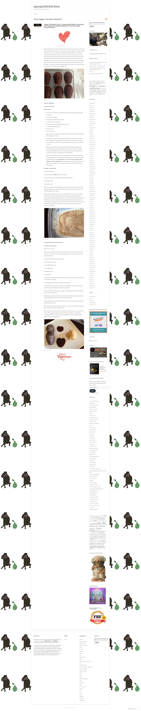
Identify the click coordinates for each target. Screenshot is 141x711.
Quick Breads (99, 92)
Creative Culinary (92, 421)
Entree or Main (82, 657)
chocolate (101, 522)
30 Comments (38, 27)
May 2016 (91, 181)
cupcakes (97, 526)
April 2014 (91, 232)
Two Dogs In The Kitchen (94, 505)
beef (90, 519)
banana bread (102, 517)
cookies (92, 526)
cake (95, 520)
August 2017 (91, 150)
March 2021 (91, 107)
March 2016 (91, 185)
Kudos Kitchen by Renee (94, 456)
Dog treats (81, 651)
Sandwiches (100, 93)
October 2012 (92, 269)
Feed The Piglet (92, 427)
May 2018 (91, 132)
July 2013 (91, 250)
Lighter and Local (92, 464)
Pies (93, 92)
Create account (92, 296)
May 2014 (91, 230)
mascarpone (91, 537)
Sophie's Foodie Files (93, 484)
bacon (90, 517)
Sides (94, 94)
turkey (99, 545)
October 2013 (92, 244)
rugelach (100, 541)
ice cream (102, 534)
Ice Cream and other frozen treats (85, 667)
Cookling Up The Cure (93, 419)
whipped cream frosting (94, 547)
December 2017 (92, 142)
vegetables (93, 546)
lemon (101, 536)
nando (105, 537)
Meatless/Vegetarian (96, 91)
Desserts (98, 83)
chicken (94, 523)
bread (96, 519)
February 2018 (92, 138)
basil (105, 517)
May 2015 (91, 205)
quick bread (91, 541)
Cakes (91, 83)
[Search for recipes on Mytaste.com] (93, 340)
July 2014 (91, 226)
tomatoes (95, 545)
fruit (80, 663)
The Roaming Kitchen (93, 497)
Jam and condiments (83, 669)
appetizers (97, 515)
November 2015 (92, 193)
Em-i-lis (91, 425)
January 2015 (92, 214)
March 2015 (91, 209)
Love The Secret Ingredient (94, 468)
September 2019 (92, 123)
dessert (102, 526)
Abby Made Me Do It (93, 405)
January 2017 (92, 164)
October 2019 (92, 121)
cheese (90, 523)
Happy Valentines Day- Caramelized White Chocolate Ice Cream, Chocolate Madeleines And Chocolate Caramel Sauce (64, 26)
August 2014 (91, 224)
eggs (105, 83)
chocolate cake (93, 525)
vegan (102, 545)
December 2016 (92, 166)
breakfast (101, 518)
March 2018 (91, 136)
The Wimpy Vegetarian (93, 503)
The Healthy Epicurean (93, 490)
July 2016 (91, 177)
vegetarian (101, 546)
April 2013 (91, 257)
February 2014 (92, 236)
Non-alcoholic (104, 91)
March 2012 (91, 283)
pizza (96, 540)
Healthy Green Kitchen (93, 448)
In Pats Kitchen (92, 452)
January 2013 (92, 263)
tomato (91, 545)
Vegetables (100, 94)
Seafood (91, 94)
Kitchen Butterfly (92, 454)
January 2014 (92, 238)
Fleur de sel (91, 433)
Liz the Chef (91, 466)
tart (94, 543)
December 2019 (92, 119)
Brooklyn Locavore (93, 411)
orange (91, 538)
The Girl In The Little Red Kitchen (96, 488)
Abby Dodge (91, 403)
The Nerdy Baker (92, 495)
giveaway (102, 531)
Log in (90, 298)
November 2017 (92, 144)
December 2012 (92, 265)
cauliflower (103, 521)
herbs (90, 532)
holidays (97, 534)
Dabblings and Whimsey (94, 423)
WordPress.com (92, 304)
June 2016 (91, 179)
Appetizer (81, 639)
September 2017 (92, 148)
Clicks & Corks (92, 415)
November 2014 (92, 218)
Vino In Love (92, 507)
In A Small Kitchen (93, 450)
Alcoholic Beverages (93, 80)
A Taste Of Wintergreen (94, 401)
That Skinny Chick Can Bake (95, 486)
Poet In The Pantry (93, 482)
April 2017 (91, 158)
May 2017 (91, 156)
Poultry (95, 92)
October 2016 (92, 171)
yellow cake (91, 548)
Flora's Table (91, 435)
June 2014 (91, 228)
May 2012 (91, 279)
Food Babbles (92, 438)
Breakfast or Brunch (100, 82)
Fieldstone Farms (92, 429)
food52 (98, 531)
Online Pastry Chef (93, 478)
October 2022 (92, 103)
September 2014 (92, 222)
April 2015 (91, 207)
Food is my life (92, 440)
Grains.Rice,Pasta (93, 90)
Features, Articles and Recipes (97, 87)
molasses (95, 537)
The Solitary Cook (93, 501)
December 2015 (92, 191)
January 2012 (92, 287)
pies (94, 540)
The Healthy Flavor (93, 492)
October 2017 (92, 146)
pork (98, 540)
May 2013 (91, 255)
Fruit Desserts (103, 88)
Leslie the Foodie (92, 462)
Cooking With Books (93, 417)
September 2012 (92, 271)
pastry (91, 92)
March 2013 (91, 259)
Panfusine (91, 480)
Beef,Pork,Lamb (93, 82)
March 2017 (91, 160)
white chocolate (102, 547)
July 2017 (91, 152)
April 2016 (91, 183)
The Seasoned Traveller (93, 499)
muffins (98, 537)
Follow (92, 391)
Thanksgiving (101, 543)
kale (95, 536)
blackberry (93, 519)
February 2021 (92, 109)
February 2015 (92, 212)
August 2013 (91, 248)
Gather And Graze (93, 442)
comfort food (103, 524)
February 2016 (92, 187)
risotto (97, 541)
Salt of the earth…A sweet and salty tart (97, 66)
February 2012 (92, 285)
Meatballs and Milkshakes (94, 474)
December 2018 (92, 127)
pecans (98, 538)
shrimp (106, 541)
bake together (96, 517)
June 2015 (91, 203)
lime (104, 536)
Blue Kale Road (92, 407)
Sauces (104, 93)
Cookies (94, 83)
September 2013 (92, 246)
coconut (99, 524)
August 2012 (91, 273)
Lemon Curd (91, 71)
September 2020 (92, 113)
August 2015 (91, 199)
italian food (91, 536)
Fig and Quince (92, 431)
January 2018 (92, 140)
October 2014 (92, 220)
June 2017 (91, 154)
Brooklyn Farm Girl (93, 409)
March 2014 (91, 234)
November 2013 (92, 242)
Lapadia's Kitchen (92, 458)
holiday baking (95, 533)
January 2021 (92, 111)
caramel (99, 521)
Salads (97, 93)
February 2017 (92, 162)
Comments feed (92, 302)
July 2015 (91, 201)
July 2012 (91, 275)
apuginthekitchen (47, 6)
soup (91, 543)
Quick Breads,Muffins (83, 678)
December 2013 (92, 240)
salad (103, 541)
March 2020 (91, 117)
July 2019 (91, 125)
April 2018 (91, 134)
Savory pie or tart (82, 686)
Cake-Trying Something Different (95, 73)
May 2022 (91, 105)
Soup (96, 94)
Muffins (80, 673)
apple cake (101, 515)
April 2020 (91, 115)
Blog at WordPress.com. (70, 707)
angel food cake (92, 515)
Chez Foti (91, 413)
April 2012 (91, 281)
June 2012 (91, 277)
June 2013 (91, 253)
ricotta (95, 541)
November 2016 (92, 168)
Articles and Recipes (101, 80)
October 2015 (92, 195)
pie (92, 540)
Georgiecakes (92, 444)
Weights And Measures (93, 509)
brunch (91, 521)
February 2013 (92, 261)
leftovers (98, 536)
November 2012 (92, 267)
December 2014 (92, 216)
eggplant (91, 529)
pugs (100, 540)
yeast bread (81, 698)
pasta (95, 538)
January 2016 (92, 189)
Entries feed (91, 300)
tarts (96, 543)
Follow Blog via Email (96, 378)
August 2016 (91, 175)
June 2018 (91, 129)
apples (105, 516)
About (35, 14)
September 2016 (92, 173)
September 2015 (92, 197)
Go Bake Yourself (92, 446)
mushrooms (102, 537)
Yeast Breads (81, 700)
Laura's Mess (92, 460)
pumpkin (103, 540)
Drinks (103, 83)
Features (81, 659)
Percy (101, 538)
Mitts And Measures (93, 476)
